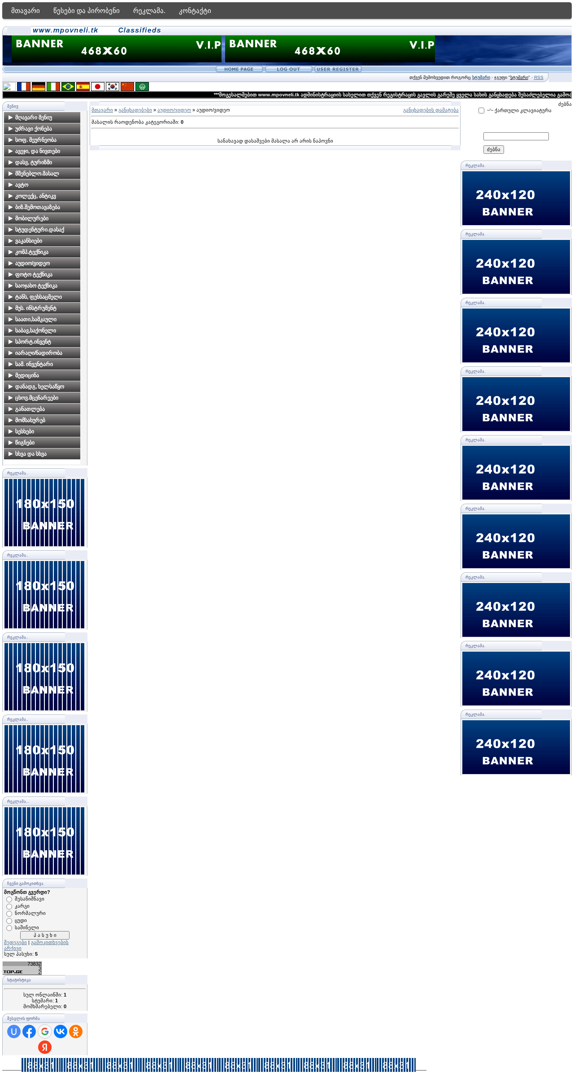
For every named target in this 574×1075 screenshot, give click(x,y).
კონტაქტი (195, 10)
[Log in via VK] (60, 1031)
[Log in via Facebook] (29, 1031)
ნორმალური (30, 913)
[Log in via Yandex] (45, 1047)
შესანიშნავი (29, 898)
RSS (539, 77)
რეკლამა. (149, 10)
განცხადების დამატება (431, 110)
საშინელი (27, 927)
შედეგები (15, 942)
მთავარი (25, 10)
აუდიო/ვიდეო (174, 110)
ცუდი (21, 920)
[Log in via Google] (45, 1031)
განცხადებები (135, 110)
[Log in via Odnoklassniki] (76, 1031)
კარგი (22, 906)
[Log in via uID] (14, 1031)
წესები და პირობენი (86, 10)
